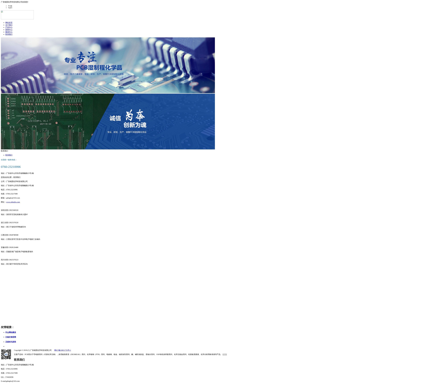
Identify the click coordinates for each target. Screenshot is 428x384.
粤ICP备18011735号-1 (62, 350)
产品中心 (8, 27)
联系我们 (8, 34)
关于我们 (8, 25)
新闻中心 (8, 30)
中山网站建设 (10, 332)
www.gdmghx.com (13, 202)
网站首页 (8, 23)
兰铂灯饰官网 (10, 337)
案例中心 (8, 32)
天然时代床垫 (10, 342)
